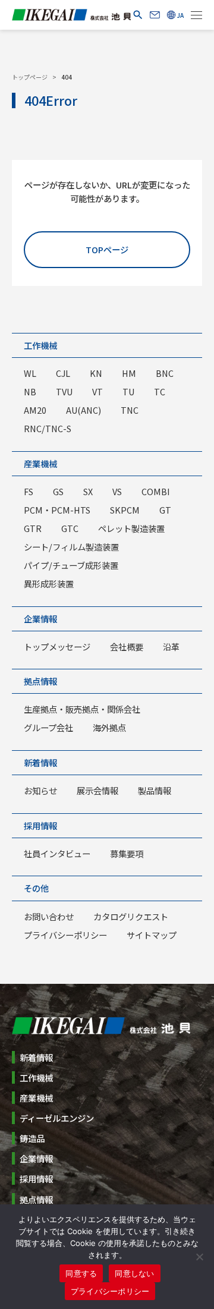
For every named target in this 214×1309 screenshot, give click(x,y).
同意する (81, 1273)
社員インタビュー (57, 853)
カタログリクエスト (130, 916)
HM (129, 373)
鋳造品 (32, 1138)
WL (30, 373)
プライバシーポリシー (65, 935)
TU (128, 391)
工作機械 (40, 345)
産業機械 (40, 463)
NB (30, 391)
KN (96, 373)
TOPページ (107, 249)
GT (165, 510)
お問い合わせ (49, 916)
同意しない (134, 1273)
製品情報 (154, 790)
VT (97, 391)
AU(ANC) (83, 410)
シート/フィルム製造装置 (71, 546)
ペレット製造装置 (131, 528)
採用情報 (40, 825)
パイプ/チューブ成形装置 (71, 565)
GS (58, 491)
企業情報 (40, 618)
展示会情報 (97, 790)
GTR (33, 528)
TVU (64, 391)
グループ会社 (48, 727)
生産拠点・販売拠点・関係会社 (82, 709)
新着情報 (40, 762)
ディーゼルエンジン (57, 1118)
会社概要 (126, 646)
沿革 (171, 646)
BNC (165, 373)
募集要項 (126, 853)
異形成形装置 (49, 583)
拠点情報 (40, 681)
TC (159, 391)
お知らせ (40, 790)
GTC (69, 528)
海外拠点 (109, 727)
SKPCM (125, 510)
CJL (63, 373)
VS (117, 491)
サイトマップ (152, 935)
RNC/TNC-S (47, 428)
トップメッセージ (57, 646)
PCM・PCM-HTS (57, 510)
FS (28, 491)
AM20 (35, 410)
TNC (130, 410)
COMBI (155, 491)
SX (88, 491)
